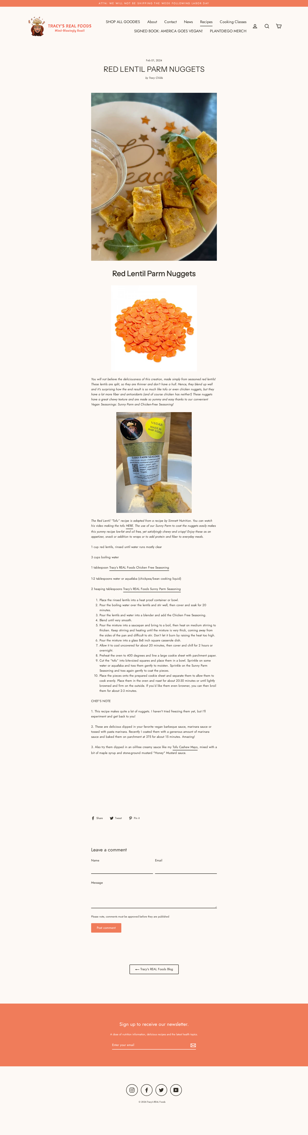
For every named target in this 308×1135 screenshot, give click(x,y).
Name (95, 860)
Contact (170, 22)
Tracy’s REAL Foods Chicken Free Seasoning (139, 567)
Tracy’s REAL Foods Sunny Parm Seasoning (152, 589)
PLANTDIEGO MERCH (228, 31)
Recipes (206, 22)
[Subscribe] (192, 1045)
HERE (129, 525)
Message (97, 882)
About (152, 22)
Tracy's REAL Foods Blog (156, 969)
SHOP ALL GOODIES (123, 22)
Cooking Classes (233, 22)
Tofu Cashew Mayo (185, 747)
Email (158, 860)
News (188, 22)
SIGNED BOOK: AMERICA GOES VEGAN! (168, 31)
